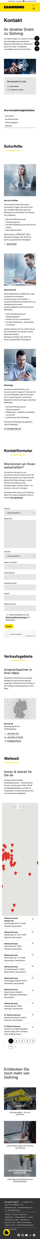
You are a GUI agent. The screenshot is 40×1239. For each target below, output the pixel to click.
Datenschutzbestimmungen (16, 617)
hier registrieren (16, 497)
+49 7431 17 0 (13, 733)
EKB (13, 1222)
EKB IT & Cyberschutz (24, 1222)
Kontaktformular (11, 119)
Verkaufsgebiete (11, 122)
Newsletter (14, 86)
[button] (3, 850)
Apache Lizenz (10, 1225)
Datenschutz (9, 1217)
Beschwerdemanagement (25, 1225)
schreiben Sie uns (14, 428)
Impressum (23, 1214)
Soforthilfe (9, 116)
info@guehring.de (14, 741)
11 (10, 1046)
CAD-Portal (11, 1)
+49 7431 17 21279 (15, 737)
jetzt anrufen (12, 244)
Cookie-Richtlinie (20, 1217)
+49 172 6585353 (13, 1205)
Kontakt (18, 1)
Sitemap (7, 1214)
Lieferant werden (16, 89)
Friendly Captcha (29, 635)
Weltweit (8, 126)
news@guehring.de (13, 1210)
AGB (16, 1220)
